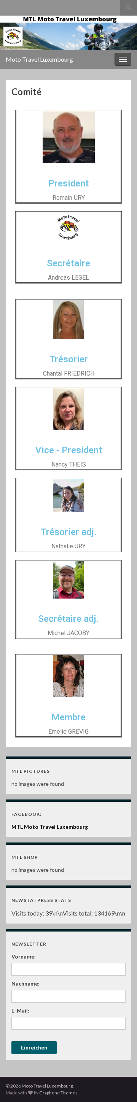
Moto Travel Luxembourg (39, 59)
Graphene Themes (58, 1093)
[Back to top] (119, 1084)
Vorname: (23, 956)
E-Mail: (20, 1010)
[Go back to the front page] (68, 33)
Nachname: (25, 983)
